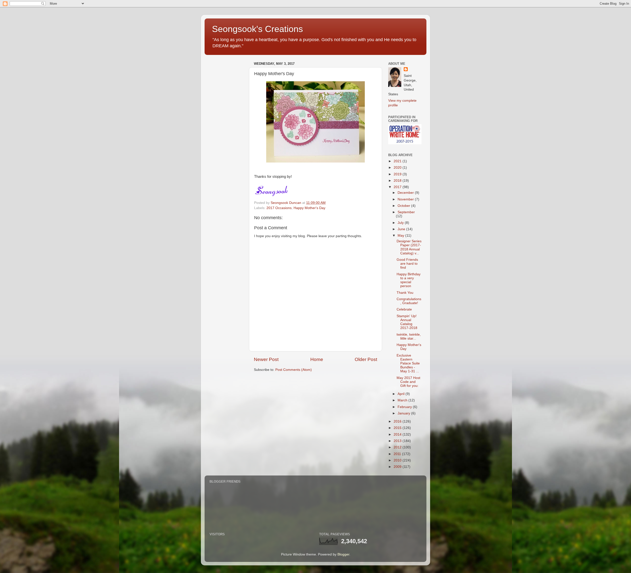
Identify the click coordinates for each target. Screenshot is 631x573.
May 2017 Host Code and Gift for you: (408, 382)
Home (316, 359)
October (404, 206)
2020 (398, 167)
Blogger (343, 554)
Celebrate (404, 309)
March (403, 400)
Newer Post (266, 359)
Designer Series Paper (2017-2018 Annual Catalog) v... (409, 247)
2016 (398, 421)
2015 (398, 428)
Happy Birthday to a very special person (409, 280)
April (401, 394)
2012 (398, 447)
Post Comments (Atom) (293, 370)
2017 (398, 187)
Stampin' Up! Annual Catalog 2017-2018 (407, 322)
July (401, 223)
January (404, 413)
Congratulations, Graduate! (409, 301)
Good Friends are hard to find (407, 263)
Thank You (405, 293)
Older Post (366, 359)
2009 (398, 467)
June (402, 229)
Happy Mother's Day (309, 208)
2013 (398, 441)
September (406, 212)
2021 (398, 161)
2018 (398, 180)
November (406, 199)
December (406, 193)
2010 (398, 460)
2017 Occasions (279, 208)
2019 (398, 174)
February (405, 407)
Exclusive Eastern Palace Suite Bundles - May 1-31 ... (408, 363)
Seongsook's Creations (257, 29)
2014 (398, 434)
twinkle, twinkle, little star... (409, 336)
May (401, 235)
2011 (398, 454)
